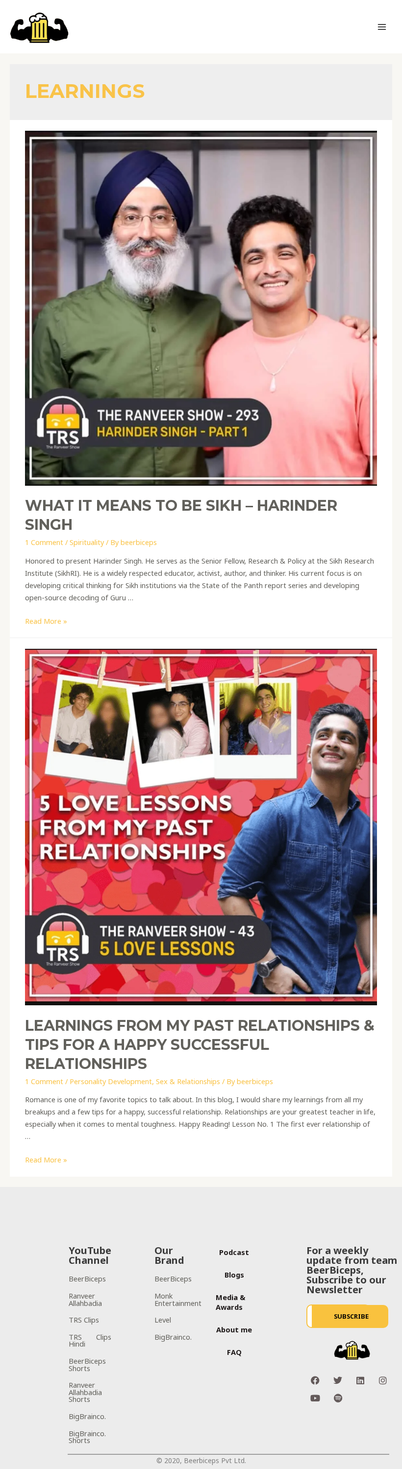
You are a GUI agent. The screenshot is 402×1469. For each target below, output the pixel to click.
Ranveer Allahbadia (85, 1299)
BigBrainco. (87, 1416)
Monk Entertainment (177, 1299)
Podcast (234, 1252)
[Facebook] (315, 1380)
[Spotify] (338, 1398)
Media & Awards (231, 1302)
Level (162, 1320)
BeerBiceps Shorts (87, 1364)
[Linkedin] (360, 1380)
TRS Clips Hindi (90, 1340)
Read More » (46, 621)
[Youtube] (315, 1398)
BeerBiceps (87, 1278)
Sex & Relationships (188, 1081)
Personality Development (111, 1081)
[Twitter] (338, 1380)
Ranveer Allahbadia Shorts (85, 1392)
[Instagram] (383, 1380)
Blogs (234, 1274)
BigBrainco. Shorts (87, 1436)
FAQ (234, 1352)
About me (234, 1329)
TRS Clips (84, 1320)
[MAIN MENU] (382, 27)
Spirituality (87, 542)
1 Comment (44, 542)
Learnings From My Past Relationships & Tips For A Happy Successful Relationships (200, 1045)
